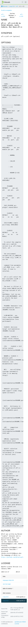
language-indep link (8, 580)
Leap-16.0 (5, 597)
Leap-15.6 (12, 6)
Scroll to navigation (6, 10)
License (17, 623)
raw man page (7, 584)
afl (17, 6)
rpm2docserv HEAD (20, 622)
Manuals (5, 6)
